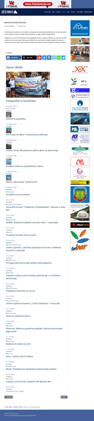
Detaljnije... (9, 111)
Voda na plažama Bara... (19, 316)
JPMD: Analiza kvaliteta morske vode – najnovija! (32, 222)
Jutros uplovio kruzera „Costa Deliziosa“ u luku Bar (33, 303)
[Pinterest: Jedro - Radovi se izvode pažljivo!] (39, 57)
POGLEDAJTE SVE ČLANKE (15, 391)
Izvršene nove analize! (18, 194)
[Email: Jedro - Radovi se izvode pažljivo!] (44, 57)
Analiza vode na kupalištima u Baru (24, 166)
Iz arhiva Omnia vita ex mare (21, 235)
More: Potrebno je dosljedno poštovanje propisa (31, 369)
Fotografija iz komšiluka (21, 100)
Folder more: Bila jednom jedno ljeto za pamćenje (32, 150)
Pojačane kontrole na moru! (20, 290)
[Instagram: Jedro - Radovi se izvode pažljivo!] (49, 57)
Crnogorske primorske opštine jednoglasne (29, 263)
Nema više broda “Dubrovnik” (21, 182)
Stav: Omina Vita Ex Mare (19, 356)
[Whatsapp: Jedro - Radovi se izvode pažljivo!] (58, 57)
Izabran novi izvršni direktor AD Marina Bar (28, 381)
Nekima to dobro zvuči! (18, 344)
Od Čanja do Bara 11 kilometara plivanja (27, 134)
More (12, 26)
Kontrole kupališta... (16, 118)
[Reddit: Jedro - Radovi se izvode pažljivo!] (54, 57)
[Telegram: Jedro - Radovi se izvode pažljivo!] (63, 57)
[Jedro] (9, 12)
